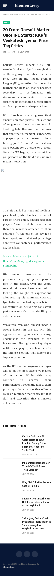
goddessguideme (36, 261)
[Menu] (5, 5)
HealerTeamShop (13, 261)
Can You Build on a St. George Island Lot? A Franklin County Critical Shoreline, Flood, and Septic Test (34, 443)
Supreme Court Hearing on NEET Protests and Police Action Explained (36, 502)
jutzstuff (33, 256)
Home (5, 15)
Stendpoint (10, 265)
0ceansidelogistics (14, 256)
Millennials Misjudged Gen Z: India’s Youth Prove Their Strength (36, 466)
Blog (6, 23)
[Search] (50, 5)
